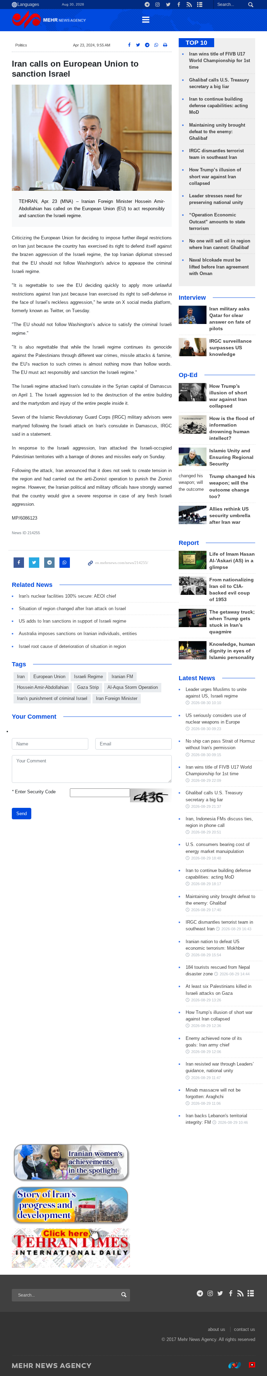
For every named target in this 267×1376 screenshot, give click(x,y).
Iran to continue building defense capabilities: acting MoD (218, 105)
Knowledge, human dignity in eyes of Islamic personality (232, 651)
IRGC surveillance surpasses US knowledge (230, 348)
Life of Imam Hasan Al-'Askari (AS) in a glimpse (232, 561)
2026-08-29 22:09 (206, 780)
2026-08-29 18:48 (206, 858)
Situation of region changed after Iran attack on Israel (72, 608)
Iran (21, 676)
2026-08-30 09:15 (206, 755)
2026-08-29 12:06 (206, 1052)
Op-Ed (188, 374)
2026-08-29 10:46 (233, 1122)
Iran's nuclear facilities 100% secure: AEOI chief (67, 596)
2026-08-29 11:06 (206, 1103)
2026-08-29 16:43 (236, 929)
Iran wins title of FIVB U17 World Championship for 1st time (219, 60)
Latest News (197, 678)
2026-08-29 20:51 (206, 832)
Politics (21, 45)
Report (189, 542)
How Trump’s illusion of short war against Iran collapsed (215, 176)
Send (21, 813)
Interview (192, 297)
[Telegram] (200, 1293)
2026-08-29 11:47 (206, 1078)
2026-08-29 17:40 (206, 910)
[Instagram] (210, 1293)
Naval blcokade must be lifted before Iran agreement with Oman (219, 266)
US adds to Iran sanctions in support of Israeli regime (72, 621)
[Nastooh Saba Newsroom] (231, 1365)
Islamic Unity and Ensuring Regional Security (231, 457)
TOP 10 (196, 42)
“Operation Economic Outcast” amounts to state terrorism (217, 221)
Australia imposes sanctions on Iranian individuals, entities (78, 633)
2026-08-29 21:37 (206, 806)
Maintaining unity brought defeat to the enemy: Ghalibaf (217, 131)
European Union (49, 676)
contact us (244, 1329)
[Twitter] (220, 1293)
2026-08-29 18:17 (206, 884)
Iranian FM (122, 676)
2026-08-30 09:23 (206, 729)
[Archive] (250, 1293)
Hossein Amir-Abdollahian (42, 687)
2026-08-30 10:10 (206, 703)
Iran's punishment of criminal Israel (52, 698)
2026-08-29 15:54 (206, 955)
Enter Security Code (34, 791)
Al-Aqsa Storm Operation (132, 687)
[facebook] (230, 1293)
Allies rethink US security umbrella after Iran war (229, 515)
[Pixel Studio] (248, 1365)
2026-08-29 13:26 (206, 1000)
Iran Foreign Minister (116, 698)
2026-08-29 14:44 (235, 974)
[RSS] (240, 1293)
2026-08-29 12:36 (206, 1026)
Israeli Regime (88, 676)
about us (216, 1329)
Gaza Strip (88, 687)
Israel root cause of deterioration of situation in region (72, 646)
